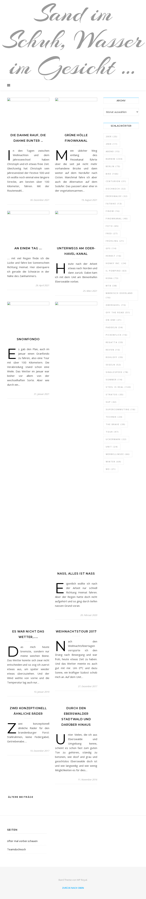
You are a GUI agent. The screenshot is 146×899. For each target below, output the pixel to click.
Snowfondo (28, 339)
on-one (114, 320)
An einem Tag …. (28, 248)
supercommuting (120, 409)
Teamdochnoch (16, 849)
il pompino (116, 270)
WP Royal (82, 879)
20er (112, 136)
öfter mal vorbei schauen (22, 841)
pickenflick (116, 334)
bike (112, 173)
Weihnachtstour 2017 (76, 631)
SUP (111, 402)
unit (112, 446)
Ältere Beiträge (20, 797)
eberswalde (117, 196)
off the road (118, 312)
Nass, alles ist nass (76, 573)
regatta (114, 342)
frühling (115, 241)
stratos (115, 394)
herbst (113, 255)
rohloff (114, 357)
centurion (116, 181)
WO (111, 469)
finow (113, 211)
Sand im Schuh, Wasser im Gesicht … (73, 40)
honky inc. (116, 263)
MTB (111, 285)
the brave (115, 424)
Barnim (114, 158)
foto (112, 226)
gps (111, 248)
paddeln (114, 327)
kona (112, 278)
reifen (113, 349)
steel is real (118, 387)
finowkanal (117, 218)
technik (114, 416)
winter (113, 461)
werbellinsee (118, 454)
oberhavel (116, 305)
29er (112, 144)
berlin (113, 166)
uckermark (116, 439)
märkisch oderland (119, 295)
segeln (113, 364)
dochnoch (116, 188)
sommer (114, 379)
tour (112, 431)
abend (113, 151)
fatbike (114, 203)
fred (112, 233)
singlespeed (117, 372)
